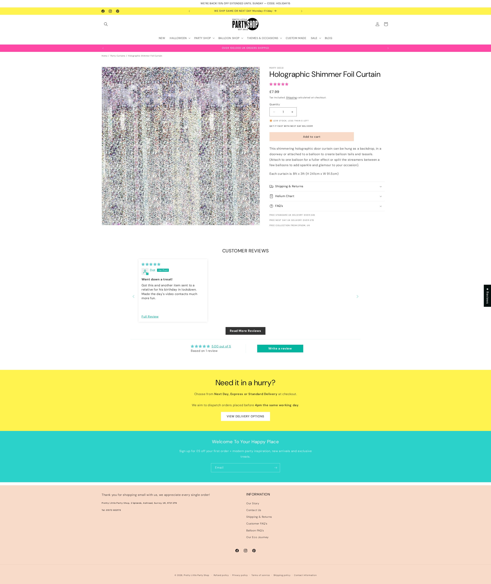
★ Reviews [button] (487, 296)
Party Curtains (117, 56)
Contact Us (253, 510)
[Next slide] (357, 296)
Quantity (274, 104)
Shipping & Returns (259, 517)
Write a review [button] (280, 348)
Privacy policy (240, 575)
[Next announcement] (301, 11)
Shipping (291, 97)
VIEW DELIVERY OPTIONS (245, 416)
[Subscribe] (275, 467)
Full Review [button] (150, 317)
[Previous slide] (133, 296)
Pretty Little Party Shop (196, 575)
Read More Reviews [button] (245, 331)
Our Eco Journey (257, 537)
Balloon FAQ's (255, 530)
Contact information (305, 575)
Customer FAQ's (256, 523)
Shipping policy (282, 575)
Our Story (252, 503)
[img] (151, 264)
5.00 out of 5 (221, 346)
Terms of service (260, 575)
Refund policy (221, 575)
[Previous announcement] (189, 11)
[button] (106, 24)
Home (104, 56)
